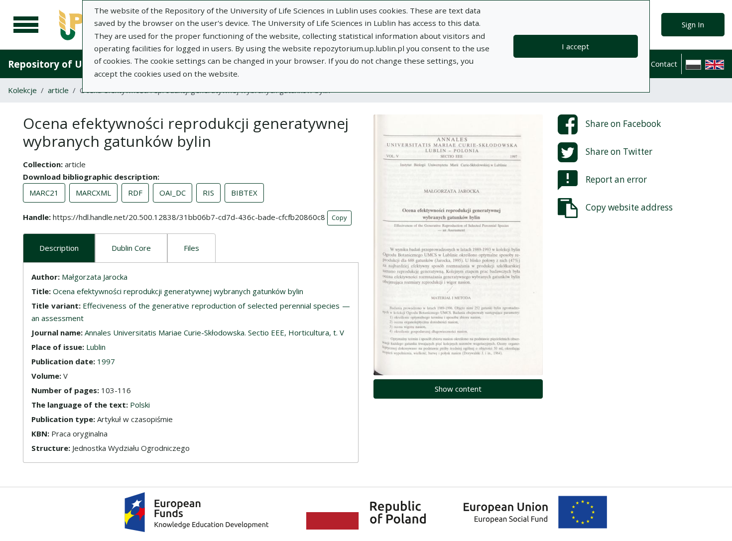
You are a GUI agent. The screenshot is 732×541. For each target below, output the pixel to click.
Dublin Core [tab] (131, 248)
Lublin (96, 347)
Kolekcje (22, 90)
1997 (106, 361)
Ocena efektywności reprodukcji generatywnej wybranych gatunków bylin (178, 291)
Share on (623, 123)
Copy (339, 217)
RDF (135, 193)
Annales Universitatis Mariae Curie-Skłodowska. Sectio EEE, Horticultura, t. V (214, 332)
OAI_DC (172, 193)
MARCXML (93, 193)
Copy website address (629, 207)
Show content (458, 389)
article (58, 90)
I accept (575, 46)
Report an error (616, 179)
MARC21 (44, 193)
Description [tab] (59, 248)
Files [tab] (191, 248)
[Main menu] (25, 25)
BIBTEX (244, 193)
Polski (140, 405)
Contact (664, 64)
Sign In (693, 24)
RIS (208, 193)
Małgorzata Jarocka (94, 277)
